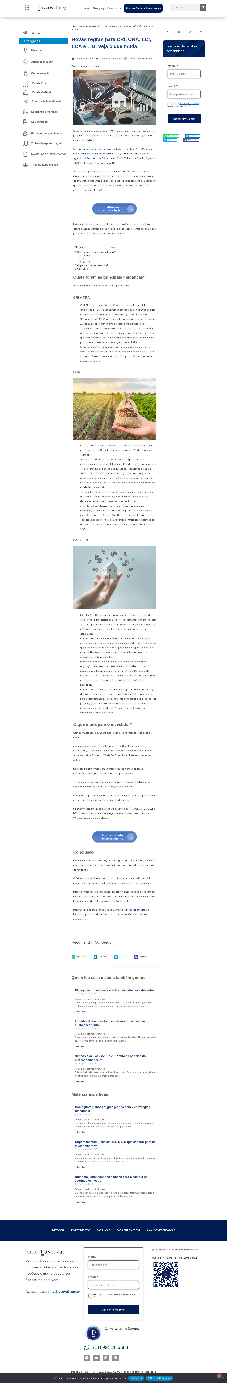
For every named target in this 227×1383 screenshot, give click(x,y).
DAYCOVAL (58, 1230)
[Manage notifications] (219, 1375)
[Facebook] (168, 31)
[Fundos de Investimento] (26, 101)
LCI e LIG (86, 262)
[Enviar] (184, 118)
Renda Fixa (39, 83)
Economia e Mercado (44, 111)
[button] (27, 8)
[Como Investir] (25, 73)
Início (74, 26)
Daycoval (37, 50)
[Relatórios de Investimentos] (25, 154)
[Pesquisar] (203, 7)
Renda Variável (41, 92)
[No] (223, 1378)
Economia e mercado (88, 26)
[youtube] (200, 31)
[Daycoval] (25, 50)
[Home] (25, 33)
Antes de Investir (42, 61)
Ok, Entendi (136, 1378)
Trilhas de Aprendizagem (46, 143)
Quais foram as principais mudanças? (96, 252)
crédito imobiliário (129, 666)
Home (86, 8)
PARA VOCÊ (103, 1230)
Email (171, 86)
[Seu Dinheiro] (25, 121)
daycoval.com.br (67, 1291)
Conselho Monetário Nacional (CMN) (95, 130)
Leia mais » (80, 1012)
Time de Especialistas (45, 164)
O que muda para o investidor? (92, 265)
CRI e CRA (86, 255)
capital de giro (140, 647)
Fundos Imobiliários (135, 781)
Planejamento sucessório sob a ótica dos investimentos (115, 990)
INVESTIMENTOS (80, 1230)
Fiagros (118, 781)
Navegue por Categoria (105, 8)
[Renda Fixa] (26, 84)
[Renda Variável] (26, 93)
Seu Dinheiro (39, 121)
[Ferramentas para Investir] (25, 133)
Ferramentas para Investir (47, 133)
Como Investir (40, 73)
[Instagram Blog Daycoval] (189, 31)
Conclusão (82, 268)
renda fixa (95, 135)
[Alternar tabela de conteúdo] (111, 247)
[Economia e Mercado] (25, 111)
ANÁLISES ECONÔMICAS (161, 1230)
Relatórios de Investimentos (48, 154)
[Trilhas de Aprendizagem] (25, 143)
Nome (172, 66)
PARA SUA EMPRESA (128, 1230)
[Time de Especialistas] (25, 164)
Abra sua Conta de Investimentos (143, 8)
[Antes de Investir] (25, 61)
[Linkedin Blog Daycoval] (178, 31)
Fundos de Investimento (47, 101)
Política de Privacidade (159, 1378)
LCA (84, 259)
